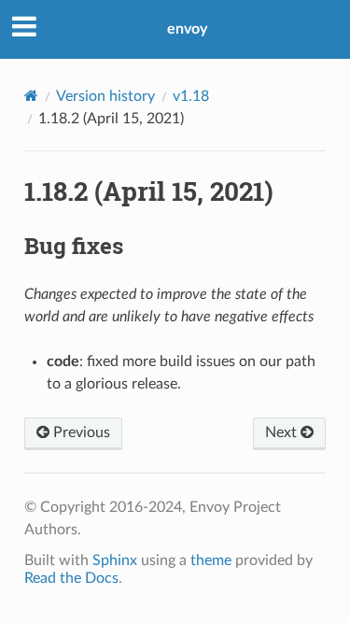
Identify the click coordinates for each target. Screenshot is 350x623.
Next (283, 432)
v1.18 (191, 96)
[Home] (31, 96)
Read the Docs (71, 578)
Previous (79, 432)
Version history (105, 96)
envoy (187, 28)
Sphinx (114, 560)
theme (210, 560)
